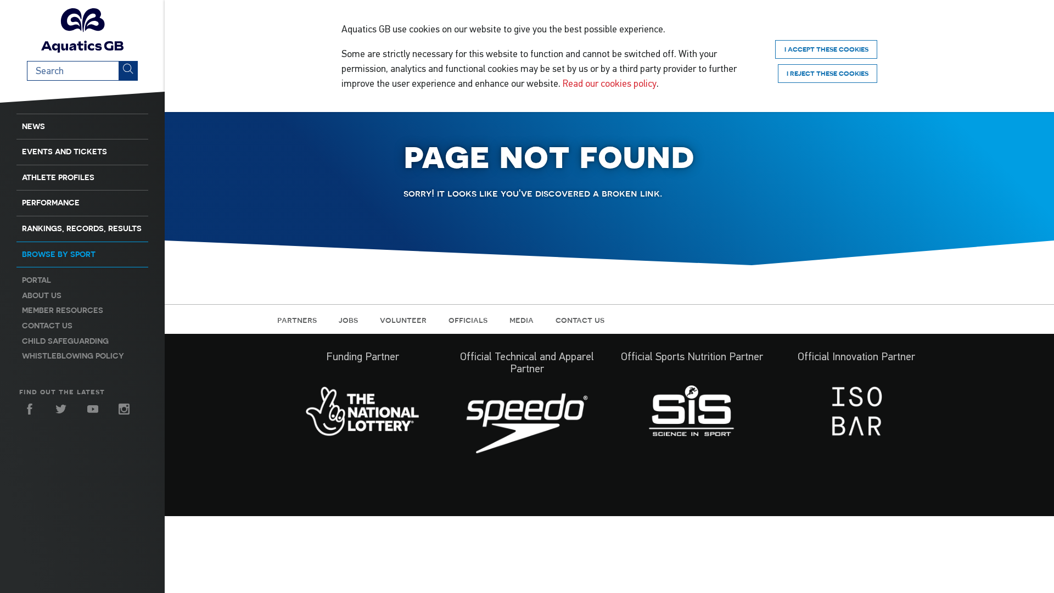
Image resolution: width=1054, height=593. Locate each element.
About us (41, 295)
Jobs (348, 320)
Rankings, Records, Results (82, 228)
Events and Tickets (64, 151)
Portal (36, 280)
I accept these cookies (826, 49)
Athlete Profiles (58, 177)
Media (521, 320)
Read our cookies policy (610, 83)
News (33, 126)
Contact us (47, 325)
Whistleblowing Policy (73, 355)
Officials (467, 320)
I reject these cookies (827, 73)
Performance (51, 202)
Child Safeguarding (65, 341)
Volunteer (403, 320)
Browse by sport (59, 254)
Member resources (62, 310)
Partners (297, 320)
